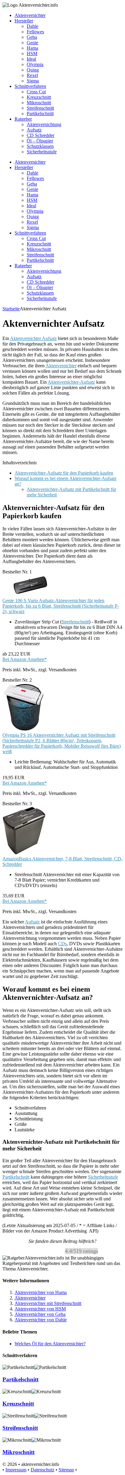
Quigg (33, 69)
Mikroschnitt (39, 102)
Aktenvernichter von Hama (41, 1292)
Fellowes (35, 31)
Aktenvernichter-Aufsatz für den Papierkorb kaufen (64, 473)
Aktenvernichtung (44, 124)
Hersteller (24, 20)
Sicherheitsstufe (42, 151)
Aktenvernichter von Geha (40, 1314)
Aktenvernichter (30, 15)
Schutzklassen (40, 146)
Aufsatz (34, 129)
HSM (32, 53)
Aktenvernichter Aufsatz (33, 338)
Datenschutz (42, 1469)
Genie (32, 42)
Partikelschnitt (40, 113)
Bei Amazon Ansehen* (24, 659)
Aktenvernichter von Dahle (41, 1319)
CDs (62, 943)
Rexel (32, 75)
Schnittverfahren (30, 86)
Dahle (32, 26)
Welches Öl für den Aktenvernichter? (50, 1343)
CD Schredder (40, 135)
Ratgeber (23, 119)
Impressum (15, 1469)
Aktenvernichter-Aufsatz (71, 382)
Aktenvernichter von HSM (40, 1308)
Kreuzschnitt (39, 97)
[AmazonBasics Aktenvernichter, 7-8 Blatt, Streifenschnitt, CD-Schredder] (24, 853)
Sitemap (66, 1469)
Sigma (33, 80)
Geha (32, 37)
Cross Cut (36, 91)
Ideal (31, 59)
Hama (32, 48)
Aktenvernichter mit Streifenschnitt (48, 1303)
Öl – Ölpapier (40, 140)
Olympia (35, 64)
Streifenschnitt (40, 108)
